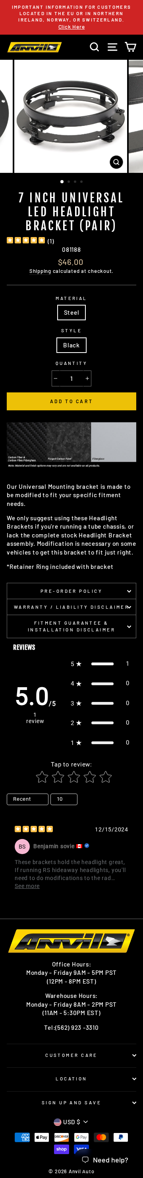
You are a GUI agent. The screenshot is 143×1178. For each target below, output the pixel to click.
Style (71, 330)
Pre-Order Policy (71, 591)
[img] (26, 241)
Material (71, 298)
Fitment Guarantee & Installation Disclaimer (71, 626)
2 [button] (70, 182)
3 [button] (76, 182)
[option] (71, 17)
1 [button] (62, 182)
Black (71, 345)
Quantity (72, 363)
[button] (100, 664)
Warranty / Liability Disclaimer (71, 607)
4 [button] (82, 182)
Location (71, 1078)
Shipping (40, 271)
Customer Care (71, 1055)
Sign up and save (71, 1102)
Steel (71, 312)
